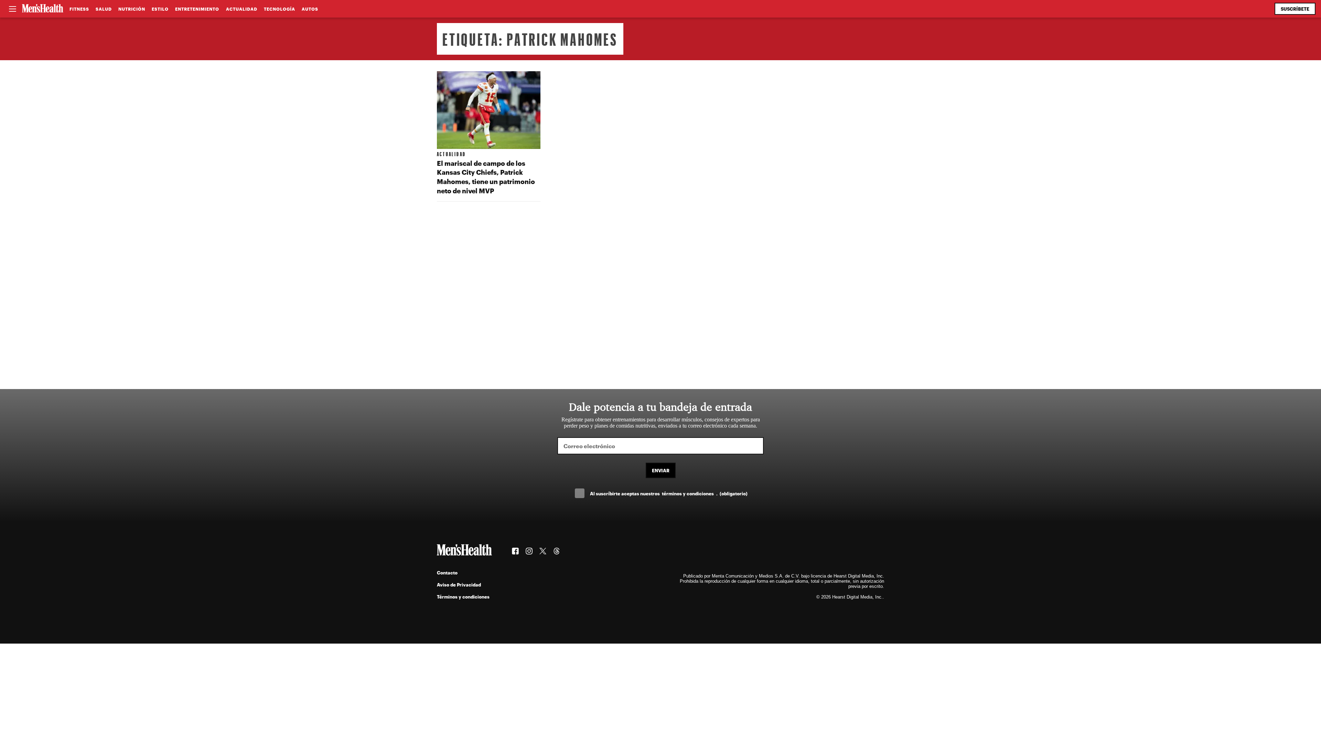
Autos (310, 9)
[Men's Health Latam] (42, 9)
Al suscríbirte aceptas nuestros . (669, 493)
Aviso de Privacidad (459, 584)
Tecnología (279, 9)
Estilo (160, 9)
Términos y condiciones (463, 596)
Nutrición (131, 9)
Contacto (447, 572)
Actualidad (241, 9)
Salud (104, 9)
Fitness (79, 9)
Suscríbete (1295, 8)
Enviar (660, 470)
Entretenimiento (197, 9)
